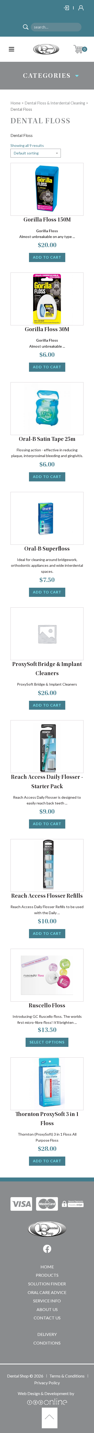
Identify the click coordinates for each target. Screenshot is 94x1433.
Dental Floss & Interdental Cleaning (55, 103)
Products (47, 1275)
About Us (47, 1309)
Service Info (47, 1300)
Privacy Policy (47, 1382)
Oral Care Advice (47, 1292)
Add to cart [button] (47, 257)
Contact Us (47, 1317)
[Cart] (82, 49)
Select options (47, 1042)
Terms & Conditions (67, 1375)
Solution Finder (47, 1283)
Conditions (47, 1342)
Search (28, 27)
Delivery (47, 1334)
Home (15, 103)
